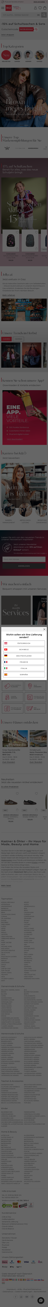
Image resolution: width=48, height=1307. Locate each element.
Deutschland (24, 656)
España (24, 675)
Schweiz (24, 649)
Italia (24, 668)
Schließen (44, 629)
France (24, 662)
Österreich (24, 643)
